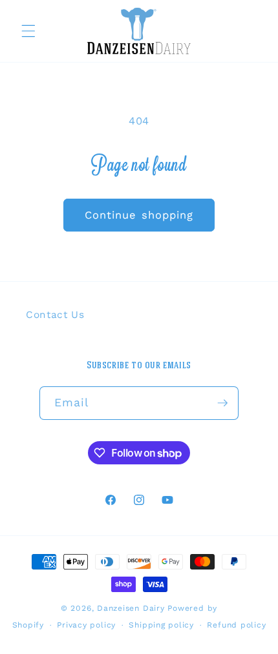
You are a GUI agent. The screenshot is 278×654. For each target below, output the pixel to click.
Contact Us (55, 315)
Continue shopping (139, 215)
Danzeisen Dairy (131, 608)
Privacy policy (86, 624)
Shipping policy (161, 624)
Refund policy (236, 624)
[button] (28, 30)
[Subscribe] (222, 403)
